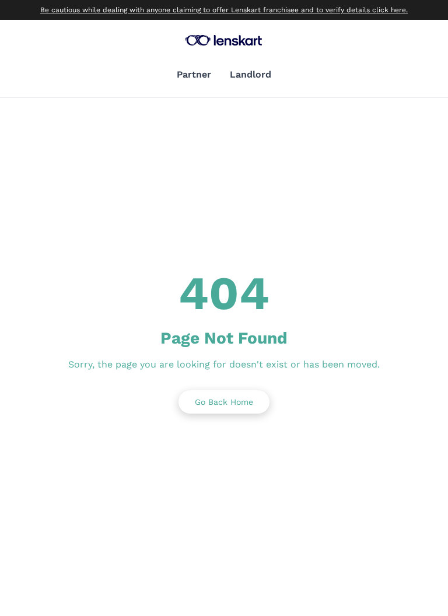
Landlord (250, 74)
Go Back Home (224, 402)
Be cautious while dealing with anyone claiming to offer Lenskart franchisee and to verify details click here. (224, 10)
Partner (194, 74)
